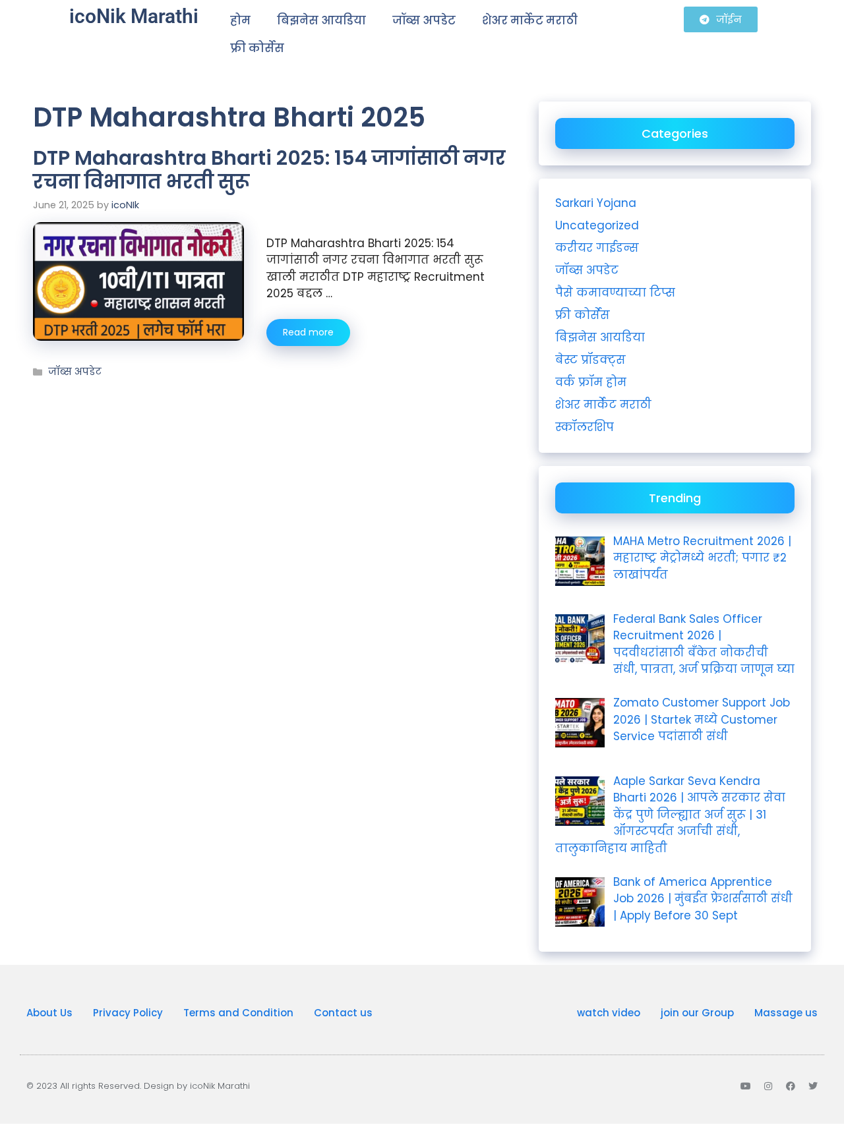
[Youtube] (745, 1086)
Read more (308, 332)
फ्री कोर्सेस (257, 48)
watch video (608, 1013)
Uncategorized (597, 225)
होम (240, 20)
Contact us (343, 1013)
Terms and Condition (238, 1013)
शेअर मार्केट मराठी (530, 20)
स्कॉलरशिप (584, 427)
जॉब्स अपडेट (424, 20)
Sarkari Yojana (595, 203)
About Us (49, 1013)
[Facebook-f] (790, 1086)
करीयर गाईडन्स (597, 248)
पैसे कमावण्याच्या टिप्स (615, 293)
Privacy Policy (128, 1013)
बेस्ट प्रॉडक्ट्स (590, 360)
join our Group (697, 1013)
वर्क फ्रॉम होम (590, 382)
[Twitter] (813, 1086)
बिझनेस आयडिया (321, 20)
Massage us (786, 1013)
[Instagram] (768, 1086)
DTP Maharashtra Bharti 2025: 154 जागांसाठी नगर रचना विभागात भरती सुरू (269, 170)
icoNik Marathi (133, 16)
